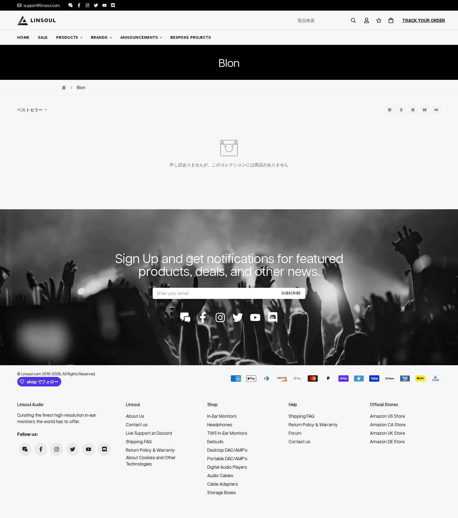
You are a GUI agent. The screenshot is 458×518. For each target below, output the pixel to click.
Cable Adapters (222, 484)
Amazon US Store (387, 416)
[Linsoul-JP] (36, 20)
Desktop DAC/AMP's (227, 450)
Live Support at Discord (149, 433)
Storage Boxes (221, 492)
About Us (135, 416)
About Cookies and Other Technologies (151, 461)
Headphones (219, 424)
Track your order (423, 20)
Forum (295, 433)
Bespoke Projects (190, 37)
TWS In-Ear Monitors (227, 433)
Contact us (137, 424)
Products (67, 37)
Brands (99, 37)
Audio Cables (220, 475)
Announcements (139, 37)
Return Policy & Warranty (150, 450)
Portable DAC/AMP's (227, 458)
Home (23, 37)
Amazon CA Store (388, 424)
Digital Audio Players (227, 467)
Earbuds (215, 441)
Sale (43, 37)
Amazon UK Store (387, 433)
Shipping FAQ (139, 441)
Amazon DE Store (387, 441)
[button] (390, 20)
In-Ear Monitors (222, 416)
